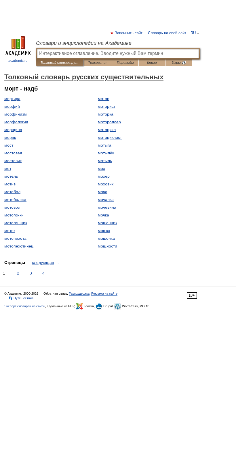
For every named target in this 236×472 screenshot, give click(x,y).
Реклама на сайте (104, 293)
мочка (103, 215)
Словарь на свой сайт (167, 33)
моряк (10, 137)
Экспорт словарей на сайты (24, 306)
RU (193, 33)
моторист (106, 106)
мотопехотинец (18, 246)
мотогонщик (15, 222)
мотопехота (15, 238)
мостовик (13, 160)
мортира (12, 98)
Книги (152, 63)
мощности (107, 246)
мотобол (12, 191)
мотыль (105, 160)
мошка (104, 230)
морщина (13, 129)
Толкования (97, 63)
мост (8, 145)
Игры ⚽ (179, 63)
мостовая (13, 153)
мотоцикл (107, 129)
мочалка (106, 199)
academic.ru (18, 61)
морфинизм (15, 114)
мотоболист (15, 199)
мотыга (104, 145)
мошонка (106, 238)
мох (101, 168)
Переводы (125, 63)
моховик (105, 184)
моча (102, 191)
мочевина (107, 207)
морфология (16, 122)
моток (9, 230)
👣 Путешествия (21, 298)
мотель (11, 176)
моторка (105, 114)
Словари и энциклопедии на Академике (84, 43)
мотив (10, 184)
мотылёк (106, 153)
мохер (104, 176)
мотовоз (12, 207)
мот (7, 168)
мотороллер (109, 122)
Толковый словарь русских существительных (59, 63)
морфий (12, 106)
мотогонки (14, 215)
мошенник (107, 222)
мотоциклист (110, 137)
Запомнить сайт (128, 33)
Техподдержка (79, 293)
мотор (103, 98)
